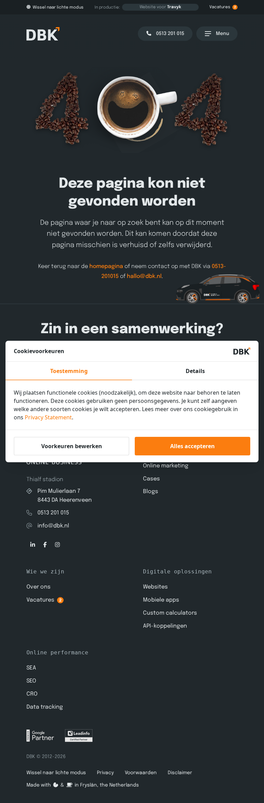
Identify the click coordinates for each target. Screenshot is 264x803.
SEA (31, 668)
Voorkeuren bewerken (71, 446)
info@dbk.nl (53, 526)
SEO (31, 681)
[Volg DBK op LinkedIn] (32, 545)
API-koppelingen (165, 626)
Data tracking (44, 707)
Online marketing (165, 466)
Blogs (150, 491)
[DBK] (42, 33)
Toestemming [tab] (69, 371)
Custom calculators (170, 613)
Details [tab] (195, 371)
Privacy (105, 772)
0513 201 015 (53, 513)
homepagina (106, 266)
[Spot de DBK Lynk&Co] (183, 288)
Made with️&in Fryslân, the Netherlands (82, 785)
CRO (31, 694)
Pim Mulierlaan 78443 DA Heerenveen (64, 495)
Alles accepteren (192, 446)
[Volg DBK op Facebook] (45, 545)
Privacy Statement (48, 417)
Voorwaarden (141, 772)
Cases (151, 479)
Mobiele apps (161, 600)
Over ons (38, 587)
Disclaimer (180, 772)
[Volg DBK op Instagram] (57, 545)
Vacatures (222, 7)
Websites (155, 587)
